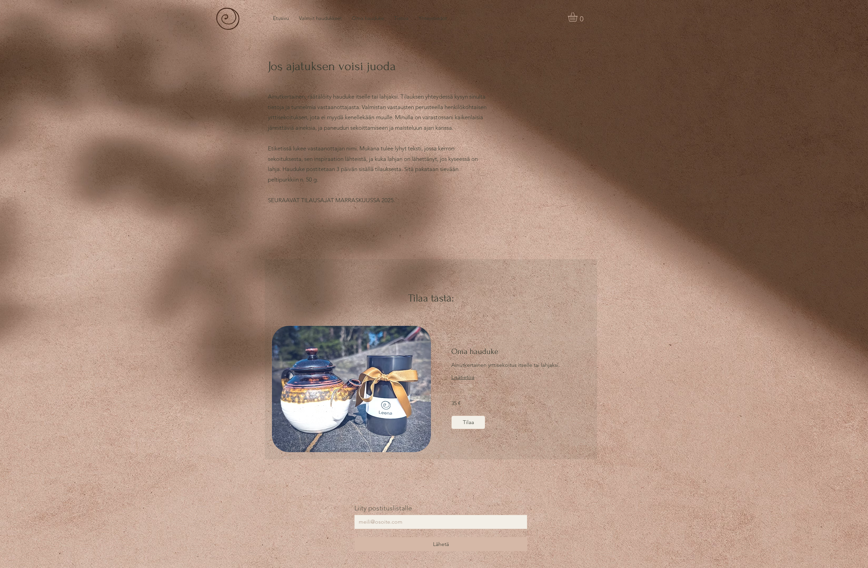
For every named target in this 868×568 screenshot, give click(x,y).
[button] (578, 17)
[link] (510, 351)
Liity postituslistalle (383, 508)
